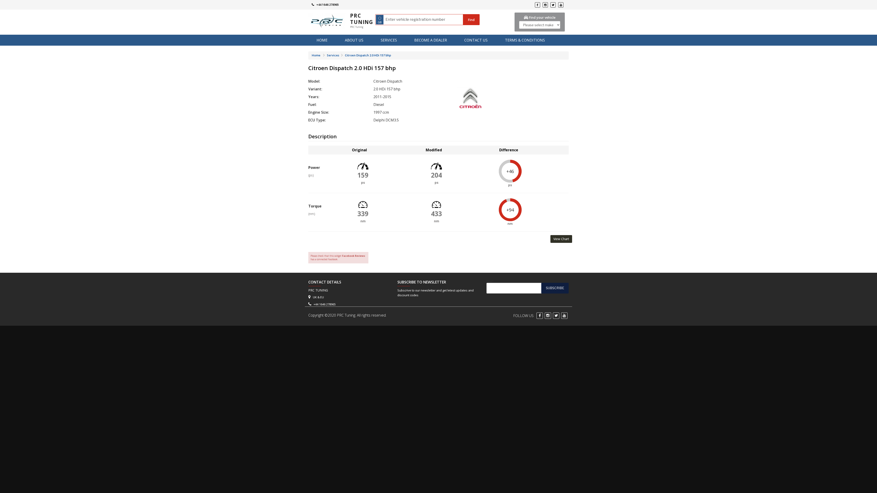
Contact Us (476, 40)
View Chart (561, 239)
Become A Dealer (430, 40)
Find (471, 20)
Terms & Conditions (525, 40)
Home (322, 40)
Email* (490, 281)
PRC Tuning (361, 19)
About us (354, 40)
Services (389, 40)
